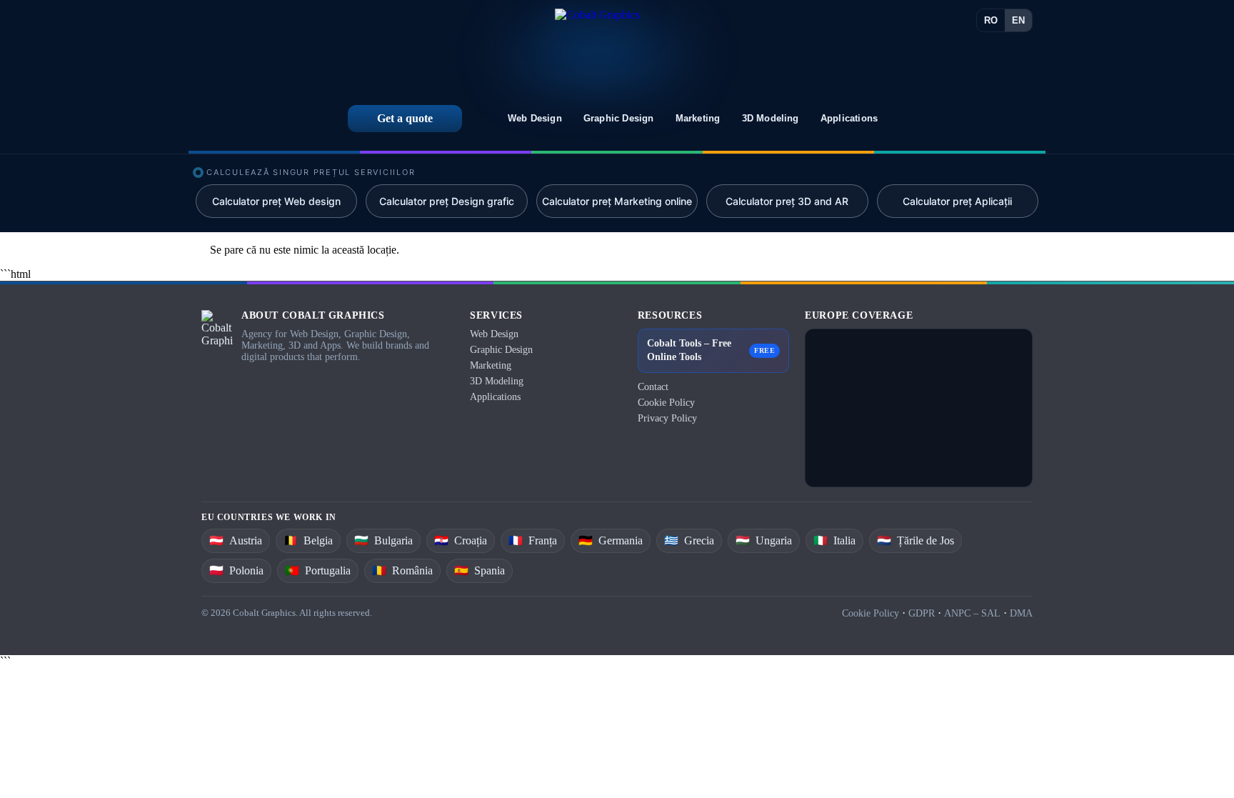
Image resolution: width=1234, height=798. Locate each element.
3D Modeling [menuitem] (770, 118)
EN (1018, 20)
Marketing (490, 365)
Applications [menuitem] (849, 118)
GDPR (921, 613)
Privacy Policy (667, 418)
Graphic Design (501, 349)
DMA (1021, 613)
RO (991, 20)
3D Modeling (496, 381)
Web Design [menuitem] (535, 118)
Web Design (494, 334)
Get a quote (405, 118)
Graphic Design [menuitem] (618, 118)
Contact (653, 386)
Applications (495, 396)
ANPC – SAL (972, 613)
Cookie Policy (666, 402)
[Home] (597, 48)
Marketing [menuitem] (698, 118)
